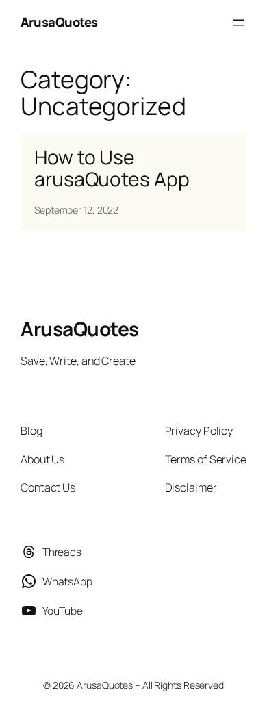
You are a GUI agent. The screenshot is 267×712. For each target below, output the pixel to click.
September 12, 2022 (76, 209)
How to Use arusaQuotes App (112, 168)
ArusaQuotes (59, 22)
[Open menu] (238, 22)
